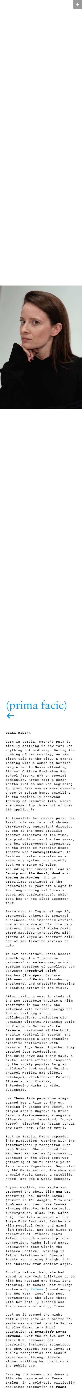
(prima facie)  (36, 710)
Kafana (37, 1289)
